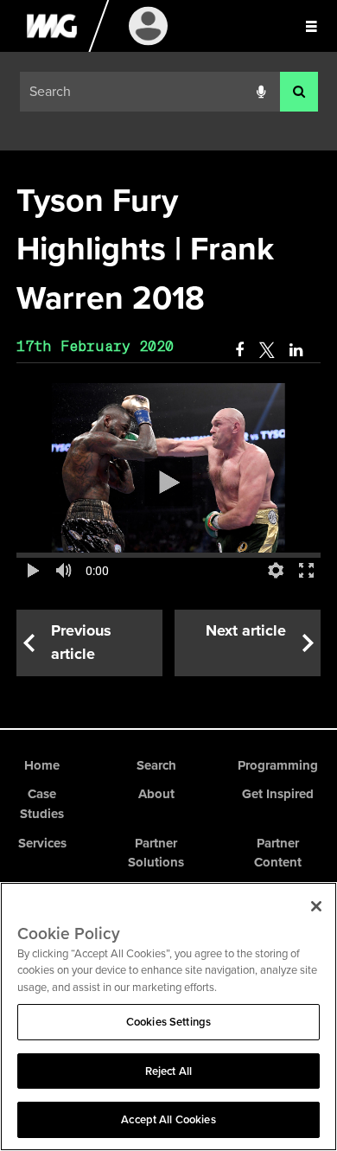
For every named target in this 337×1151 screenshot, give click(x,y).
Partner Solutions (156, 853)
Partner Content (278, 853)
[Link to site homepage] (51, 47)
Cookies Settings (168, 1022)
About (156, 793)
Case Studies (42, 803)
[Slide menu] (311, 26)
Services (42, 843)
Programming (278, 765)
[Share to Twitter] (266, 350)
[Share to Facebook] (239, 350)
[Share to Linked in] (297, 350)
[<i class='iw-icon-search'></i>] (299, 92)
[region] (168, 1016)
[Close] (316, 906)
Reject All (168, 1071)
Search (156, 765)
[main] (168, 426)
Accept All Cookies (168, 1119)
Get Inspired (278, 793)
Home (42, 765)
